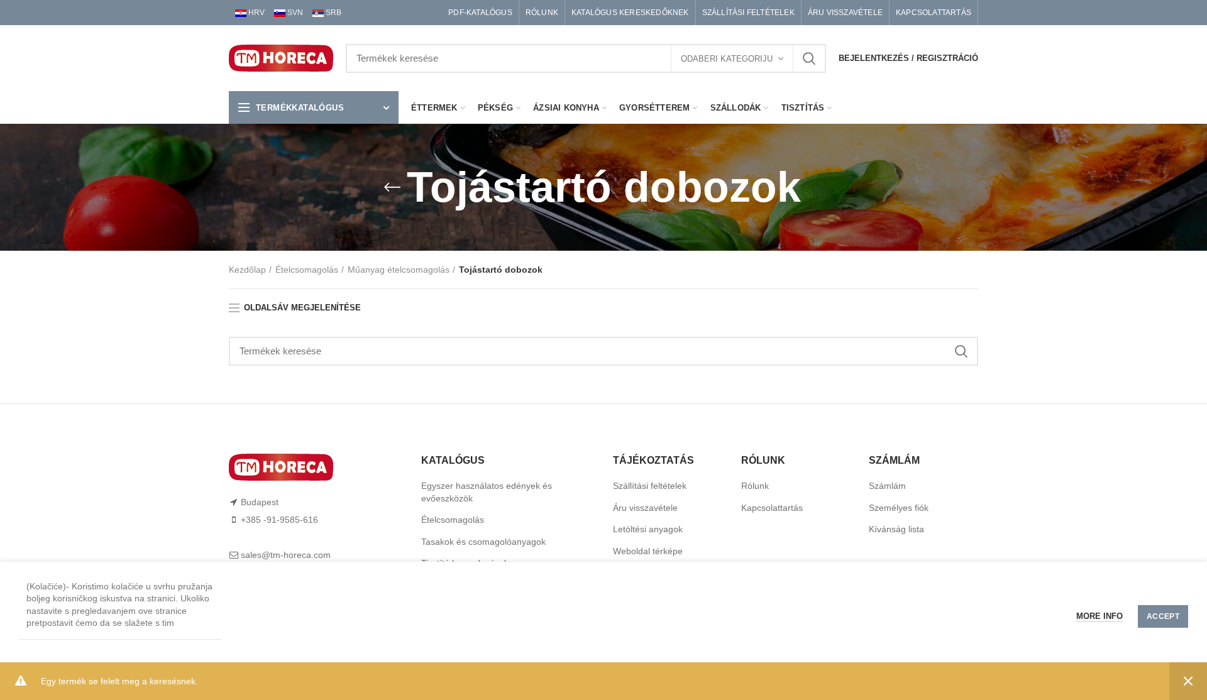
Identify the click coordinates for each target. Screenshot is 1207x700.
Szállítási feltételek (649, 486)
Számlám (887, 486)
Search (809, 58)
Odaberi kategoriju (727, 58)
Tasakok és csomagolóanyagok (483, 542)
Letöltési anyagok (648, 529)
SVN (294, 12)
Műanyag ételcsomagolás (398, 270)
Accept (1163, 616)
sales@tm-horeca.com (286, 555)
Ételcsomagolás (306, 270)
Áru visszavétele (645, 508)
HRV (255, 12)
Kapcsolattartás (772, 508)
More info (1099, 616)
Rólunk (755, 486)
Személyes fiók (899, 508)
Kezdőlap (247, 270)
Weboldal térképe (648, 551)
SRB (332, 12)
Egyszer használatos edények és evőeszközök (486, 492)
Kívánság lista (896, 529)
